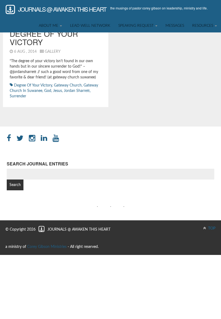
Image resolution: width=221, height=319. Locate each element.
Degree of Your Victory (44, 37)
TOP (211, 228)
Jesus (57, 91)
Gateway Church (68, 85)
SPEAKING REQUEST (136, 26)
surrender (18, 96)
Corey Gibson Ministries (47, 247)
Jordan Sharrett (77, 91)
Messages (174, 26)
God (47, 91)
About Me (49, 26)
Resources (203, 26)
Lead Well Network (90, 26)
